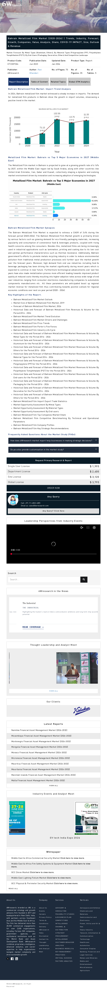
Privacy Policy (45, 917)
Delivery (42, 927)
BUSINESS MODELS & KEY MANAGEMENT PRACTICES (64, 952)
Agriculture (85, 970)
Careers (42, 914)
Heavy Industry (86, 930)
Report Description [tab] (18, 82)
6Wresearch (17, 984)
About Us (43, 908)
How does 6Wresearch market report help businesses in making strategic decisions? (51, 441)
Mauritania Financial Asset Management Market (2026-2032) (40, 769)
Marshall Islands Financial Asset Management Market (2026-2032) (43, 775)
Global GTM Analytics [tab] (79, 82)
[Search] (96, 4)
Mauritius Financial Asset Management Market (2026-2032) (40, 764)
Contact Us (44, 939)
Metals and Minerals (89, 958)
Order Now (53, 488)
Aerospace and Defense (90, 908)
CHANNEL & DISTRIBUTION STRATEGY (61, 930)
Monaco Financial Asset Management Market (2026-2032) (39, 753)
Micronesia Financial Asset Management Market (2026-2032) (40, 758)
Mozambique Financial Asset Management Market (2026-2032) (41, 736)
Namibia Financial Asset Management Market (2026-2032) (39, 730)
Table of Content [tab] (39, 82)
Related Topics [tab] (58, 82)
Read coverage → (22, 627)
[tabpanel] (53, 614)
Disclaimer (44, 936)
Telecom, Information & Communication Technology (90, 936)
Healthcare (84, 942)
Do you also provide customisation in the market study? (37, 450)
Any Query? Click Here (53, 511)
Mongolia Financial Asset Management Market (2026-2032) (39, 747)
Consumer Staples (88, 948)
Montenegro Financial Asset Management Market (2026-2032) (41, 742)
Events (42, 911)
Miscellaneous (86, 967)
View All (53, 691)
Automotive (85, 945)
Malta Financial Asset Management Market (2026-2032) (38, 781)
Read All (13, 888)
